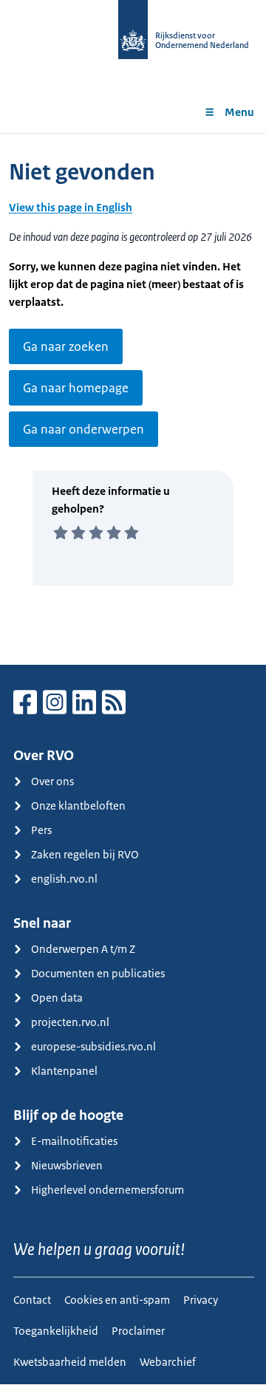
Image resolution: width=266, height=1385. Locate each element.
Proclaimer (138, 1331)
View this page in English (70, 207)
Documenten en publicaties (98, 973)
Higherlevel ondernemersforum (107, 1190)
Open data (57, 998)
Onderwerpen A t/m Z (83, 949)
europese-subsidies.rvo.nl (93, 1046)
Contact (32, 1300)
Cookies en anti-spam (117, 1300)
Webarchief (168, 1362)
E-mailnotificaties (74, 1141)
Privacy (200, 1300)
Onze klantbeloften (78, 805)
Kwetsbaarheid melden (69, 1362)
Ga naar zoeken (66, 346)
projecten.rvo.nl (70, 1022)
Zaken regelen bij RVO (85, 854)
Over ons (52, 781)
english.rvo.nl (64, 879)
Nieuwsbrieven (67, 1165)
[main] (133, 399)
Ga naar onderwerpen (83, 429)
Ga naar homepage (76, 388)
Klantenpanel (64, 1071)
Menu (239, 112)
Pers (41, 830)
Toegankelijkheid (55, 1331)
